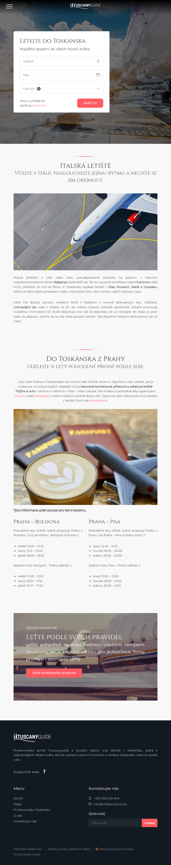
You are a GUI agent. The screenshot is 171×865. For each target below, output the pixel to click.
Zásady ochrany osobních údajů (69, 849)
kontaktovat (98, 400)
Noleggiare (43, 396)
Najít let (90, 103)
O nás (18, 815)
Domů (18, 798)
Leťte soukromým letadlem (54, 673)
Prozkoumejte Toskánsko (32, 810)
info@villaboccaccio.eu (110, 804)
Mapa (17, 804)
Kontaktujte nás (25, 821)
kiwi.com (39, 105)
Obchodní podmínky (28, 849)
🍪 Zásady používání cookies (114, 849)
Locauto (20, 396)
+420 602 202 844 (106, 798)
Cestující (31, 88)
